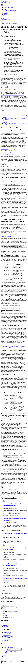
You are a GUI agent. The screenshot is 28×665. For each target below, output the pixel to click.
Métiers (5, 615)
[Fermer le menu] (1, 645)
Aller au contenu (4, 1)
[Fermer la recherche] (2, 659)
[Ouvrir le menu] (2, 21)
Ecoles (4, 15)
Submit (2, 608)
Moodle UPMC (7, 633)
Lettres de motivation (11, 10)
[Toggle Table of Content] (2, 113)
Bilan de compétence (8, 7)
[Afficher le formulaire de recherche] (2, 4)
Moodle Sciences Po (8, 632)
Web (4, 613)
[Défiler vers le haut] (1, 643)
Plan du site (6, 626)
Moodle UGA (6, 640)
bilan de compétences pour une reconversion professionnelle (12, 94)
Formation (5, 13)
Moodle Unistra (7, 637)
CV (7, 12)
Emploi (5, 649)
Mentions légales (7, 623)
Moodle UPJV (6, 635)
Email (2, 607)
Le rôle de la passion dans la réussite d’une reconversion (14, 564)
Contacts (5, 625)
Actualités (3, 18)
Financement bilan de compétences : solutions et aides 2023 (14, 504)
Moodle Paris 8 (6, 639)
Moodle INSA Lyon (8, 636)
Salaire (5, 14)
